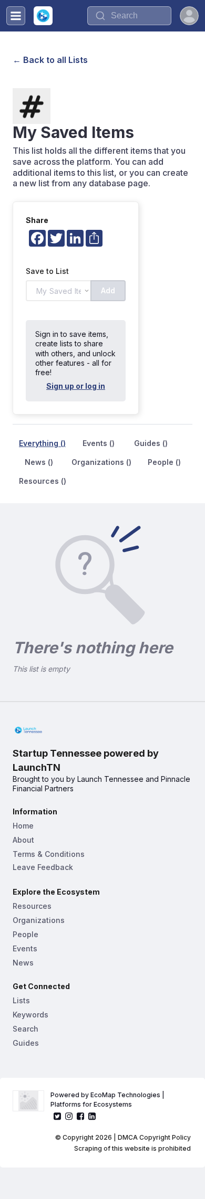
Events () (99, 443)
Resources (32, 905)
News (23, 962)
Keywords (30, 1014)
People (25, 934)
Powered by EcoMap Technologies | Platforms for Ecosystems (108, 1099)
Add (108, 290)
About (23, 839)
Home (23, 825)
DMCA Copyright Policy (154, 1137)
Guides (26, 1042)
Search (25, 1028)
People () (164, 462)
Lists (21, 1000)
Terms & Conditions (49, 854)
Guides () (151, 443)
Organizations (39, 920)
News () (39, 462)
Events (25, 948)
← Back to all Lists (50, 60)
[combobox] (129, 15)
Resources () (42, 480)
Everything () (42, 443)
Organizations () (101, 462)
